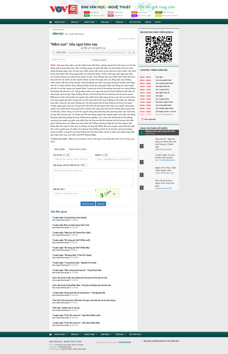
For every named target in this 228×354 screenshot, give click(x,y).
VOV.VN (158, 22)
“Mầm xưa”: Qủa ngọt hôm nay (73, 44)
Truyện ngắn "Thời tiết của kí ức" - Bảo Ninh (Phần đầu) (76, 323)
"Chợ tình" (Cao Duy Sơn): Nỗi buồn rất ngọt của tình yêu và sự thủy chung (83, 300)
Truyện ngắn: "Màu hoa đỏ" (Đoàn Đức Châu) (71, 232)
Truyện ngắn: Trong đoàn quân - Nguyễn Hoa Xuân (74, 263)
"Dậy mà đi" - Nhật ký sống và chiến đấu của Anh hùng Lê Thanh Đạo (165, 143)
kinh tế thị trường (122, 139)
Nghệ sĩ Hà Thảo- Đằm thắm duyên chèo (165, 169)
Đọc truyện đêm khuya (74, 34)
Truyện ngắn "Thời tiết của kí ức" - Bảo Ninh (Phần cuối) (76, 315)
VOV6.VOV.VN (125, 342)
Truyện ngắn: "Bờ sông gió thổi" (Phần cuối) (71, 240)
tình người (97, 139)
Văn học (76, 23)
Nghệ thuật (91, 23)
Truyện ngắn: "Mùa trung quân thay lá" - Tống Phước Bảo (77, 270)
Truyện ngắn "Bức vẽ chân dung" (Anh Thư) (70, 225)
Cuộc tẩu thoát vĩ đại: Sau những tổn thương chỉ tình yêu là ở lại (79, 278)
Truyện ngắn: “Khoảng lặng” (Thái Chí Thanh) (72, 255)
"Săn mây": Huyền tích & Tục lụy (66, 308)
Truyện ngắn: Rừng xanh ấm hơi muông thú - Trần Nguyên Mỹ (78, 293)
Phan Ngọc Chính (84, 139)
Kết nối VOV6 (135, 22)
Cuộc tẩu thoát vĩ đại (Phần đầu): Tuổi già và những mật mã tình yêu (81, 285)
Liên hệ (148, 22)
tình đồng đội (108, 139)
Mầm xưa (73, 139)
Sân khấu (106, 23)
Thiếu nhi (120, 23)
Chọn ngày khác (150, 119)
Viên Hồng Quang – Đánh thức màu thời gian (164, 183)
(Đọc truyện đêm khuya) (60, 220)
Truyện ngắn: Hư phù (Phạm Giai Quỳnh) (69, 217)
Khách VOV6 (61, 23)
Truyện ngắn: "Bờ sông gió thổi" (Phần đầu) (71, 248)
